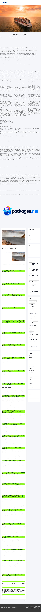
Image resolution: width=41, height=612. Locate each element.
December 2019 (31, 387)
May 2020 (30, 377)
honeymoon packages (29, 607)
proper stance (32, 334)
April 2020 (30, 379)
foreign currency (32, 311)
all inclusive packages (32, 608)
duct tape (36, 308)
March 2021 (30, 359)
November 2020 (31, 366)
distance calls (31, 308)
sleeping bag (32, 339)
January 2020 (31, 385)
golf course (34, 318)
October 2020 (31, 368)
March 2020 (30, 381)
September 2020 (31, 370)
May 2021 (30, 355)
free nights (36, 313)
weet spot (35, 346)
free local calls (31, 313)
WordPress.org (31, 399)
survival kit (31, 341)
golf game (31, 320)
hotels (30, 237)
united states (31, 346)
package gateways (37, 606)
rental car (36, 334)
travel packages (38, 608)
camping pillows (32, 304)
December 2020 (31, 364)
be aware (35, 301)
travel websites (32, 344)
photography (36, 330)
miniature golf (31, 330)
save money (31, 337)
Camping (30, 231)
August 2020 (31, 372)
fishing (30, 233)
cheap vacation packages (36, 607)
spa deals (36, 339)
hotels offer (30, 327)
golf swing (35, 320)
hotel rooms (31, 325)
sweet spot (35, 341)
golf (29, 235)
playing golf (31, 332)
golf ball (35, 316)
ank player (31, 301)
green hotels (31, 322)
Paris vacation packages (31, 606)
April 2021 (30, 357)
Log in (30, 394)
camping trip (32, 306)
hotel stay (35, 327)
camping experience (31, 302)
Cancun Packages (26, 608)
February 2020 (31, 383)
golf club (31, 318)
